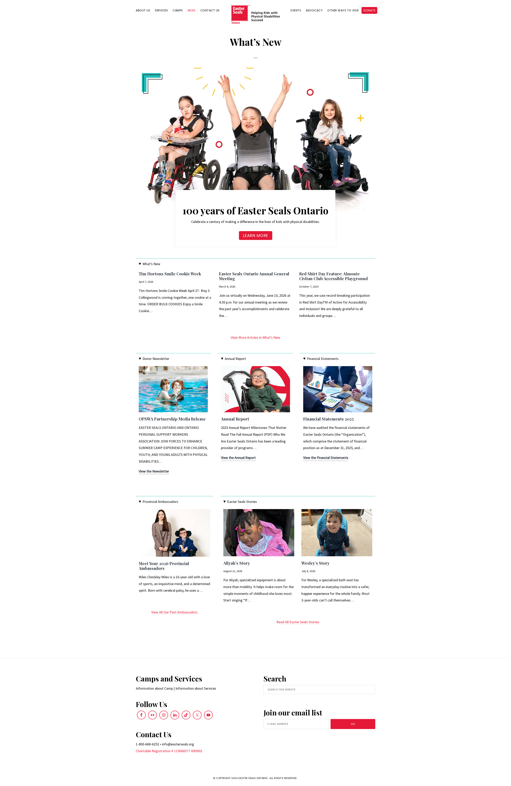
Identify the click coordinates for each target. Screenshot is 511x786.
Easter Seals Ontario (253, 778)
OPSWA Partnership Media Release (172, 418)
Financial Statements (323, 358)
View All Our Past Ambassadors (174, 612)
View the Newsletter (154, 472)
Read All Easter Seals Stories (297, 622)
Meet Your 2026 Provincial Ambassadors (164, 566)
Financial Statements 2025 (328, 418)
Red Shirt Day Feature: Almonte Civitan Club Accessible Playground (333, 276)
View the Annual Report (238, 458)
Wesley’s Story (315, 563)
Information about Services (195, 688)
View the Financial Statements (325, 458)
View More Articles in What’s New (255, 337)
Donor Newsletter (156, 358)
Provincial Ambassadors (160, 501)
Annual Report (235, 358)
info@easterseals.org (178, 744)
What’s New (151, 264)
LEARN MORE (255, 235)
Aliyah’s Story (236, 563)
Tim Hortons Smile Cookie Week (170, 273)
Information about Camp (154, 688)
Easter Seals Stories (242, 501)
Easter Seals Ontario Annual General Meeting (254, 276)
